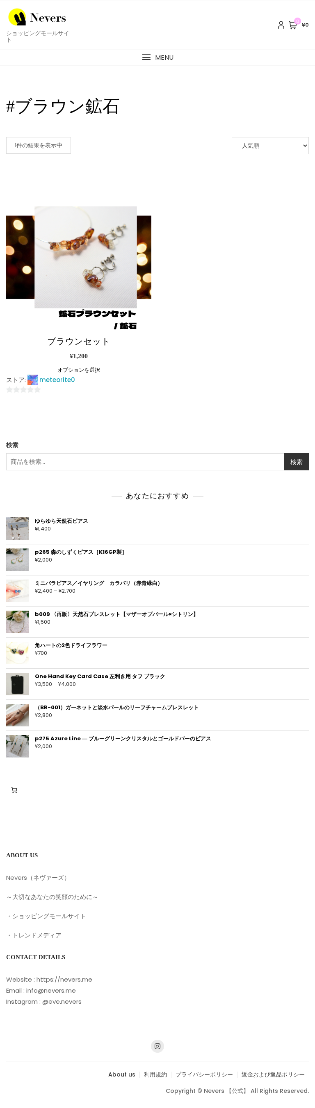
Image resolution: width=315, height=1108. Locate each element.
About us (121, 1074)
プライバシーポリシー (204, 1074)
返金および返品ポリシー (273, 1074)
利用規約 (155, 1074)
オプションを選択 (78, 370)
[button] (157, 57)
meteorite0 (57, 379)
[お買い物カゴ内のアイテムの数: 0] (14, 790)
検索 (12, 445)
